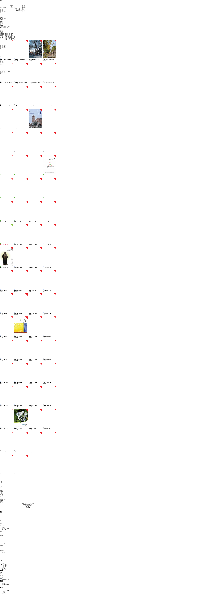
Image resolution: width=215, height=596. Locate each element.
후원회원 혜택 (2, 31)
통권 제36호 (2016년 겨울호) (33, 267)
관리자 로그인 (2, 500)
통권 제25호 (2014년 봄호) (18, 336)
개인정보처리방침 (2, 498)
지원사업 (16, 7)
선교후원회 (12, 5)
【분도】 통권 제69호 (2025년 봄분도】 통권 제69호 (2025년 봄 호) (21, 82)
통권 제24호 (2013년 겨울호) (33, 336)
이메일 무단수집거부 (3, 499)
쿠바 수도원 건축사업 (18, 8)
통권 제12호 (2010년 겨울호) (33, 405)
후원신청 (11, 8)
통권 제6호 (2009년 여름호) (4, 451)
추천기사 (23, 11)
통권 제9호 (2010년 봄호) (18, 428)
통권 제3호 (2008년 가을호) (47, 451)
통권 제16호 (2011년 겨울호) (33, 382)
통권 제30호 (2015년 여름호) (4, 313)
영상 (22, 12)
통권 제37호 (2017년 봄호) (18, 267)
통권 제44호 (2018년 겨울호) (33, 221)
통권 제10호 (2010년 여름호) (4, 428)
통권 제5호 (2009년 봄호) (18, 451)
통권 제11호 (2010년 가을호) (47, 405)
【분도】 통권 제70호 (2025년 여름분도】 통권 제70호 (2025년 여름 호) (6, 82)
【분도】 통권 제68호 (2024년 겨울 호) (34, 82)
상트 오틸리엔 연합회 (3, 11)
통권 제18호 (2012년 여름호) (4, 382)
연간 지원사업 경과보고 (18, 10)
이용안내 (1, 501)
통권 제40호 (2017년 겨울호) (33, 244)
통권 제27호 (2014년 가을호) (47, 313)
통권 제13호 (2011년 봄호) (18, 405)
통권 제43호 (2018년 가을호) (47, 221)
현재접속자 (4, 593)
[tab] (107, 525)
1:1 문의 (3, 591)
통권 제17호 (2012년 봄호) (18, 382)
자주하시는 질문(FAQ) (5, 590)
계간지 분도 (2, 62)
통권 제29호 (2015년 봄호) (18, 313)
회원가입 (3, 583)
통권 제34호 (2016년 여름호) (4, 290)
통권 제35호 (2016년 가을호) (47, 267)
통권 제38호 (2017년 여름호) (4, 267)
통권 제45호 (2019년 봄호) (18, 221)
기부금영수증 (12, 12)
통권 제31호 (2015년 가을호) (47, 290)
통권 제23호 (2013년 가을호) (47, 336)
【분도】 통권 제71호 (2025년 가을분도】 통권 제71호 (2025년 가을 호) (49, 59)
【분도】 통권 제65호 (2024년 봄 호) (19, 105)
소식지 (23, 8)
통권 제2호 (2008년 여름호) (4, 474)
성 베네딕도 (2, 8)
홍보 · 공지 (23, 5)
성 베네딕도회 (2, 7)
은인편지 (23, 9)
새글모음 (3, 592)
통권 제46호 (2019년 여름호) (4, 221)
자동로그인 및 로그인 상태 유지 (5, 579)
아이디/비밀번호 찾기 (5, 584)
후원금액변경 (4, 541)
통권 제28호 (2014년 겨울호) (33, 313)
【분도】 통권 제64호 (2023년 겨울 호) (34, 105)
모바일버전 (1, 502)
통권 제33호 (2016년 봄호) (18, 290)
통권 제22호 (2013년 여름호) (4, 359)
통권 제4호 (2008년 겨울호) (33, 451)
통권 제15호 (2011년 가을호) (47, 382)
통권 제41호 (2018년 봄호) (18, 244)
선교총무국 (8, 8)
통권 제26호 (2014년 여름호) (4, 336)
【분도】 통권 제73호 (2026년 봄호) (19, 59)
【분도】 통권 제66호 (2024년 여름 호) (5, 105)
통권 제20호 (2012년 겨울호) (33, 359)
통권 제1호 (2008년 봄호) (18, 474)
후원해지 (3, 542)
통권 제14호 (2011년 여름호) (4, 405)
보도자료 (23, 10)
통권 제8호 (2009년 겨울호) (33, 428)
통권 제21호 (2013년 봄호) (18, 359)
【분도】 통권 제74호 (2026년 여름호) (5, 59)
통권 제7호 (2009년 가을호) (47, 428)
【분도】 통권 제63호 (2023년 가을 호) (48, 105)
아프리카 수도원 (17, 9)
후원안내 (1, 30)
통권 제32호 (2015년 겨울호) (33, 290)
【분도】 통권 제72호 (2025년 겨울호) (34, 59)
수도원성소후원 (2, 24)
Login (1, 578)
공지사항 (1, 61)
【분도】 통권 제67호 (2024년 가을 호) (48, 82)
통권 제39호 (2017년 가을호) (47, 244)
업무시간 (3, 533)
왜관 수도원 (2, 12)
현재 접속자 (3, 562)
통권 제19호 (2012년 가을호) (47, 359)
